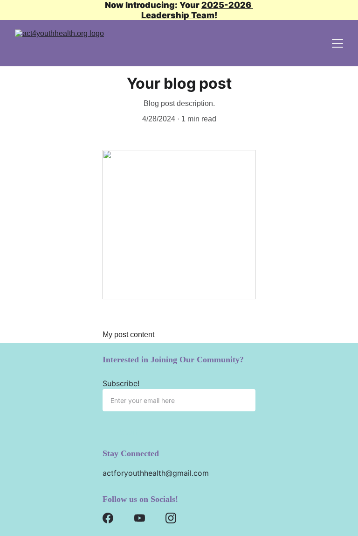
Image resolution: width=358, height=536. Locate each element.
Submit (131, 432)
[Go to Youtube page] (139, 518)
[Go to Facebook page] (108, 518)
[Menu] (337, 43)
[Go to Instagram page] (170, 518)
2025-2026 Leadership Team (197, 10)
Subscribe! (121, 383)
